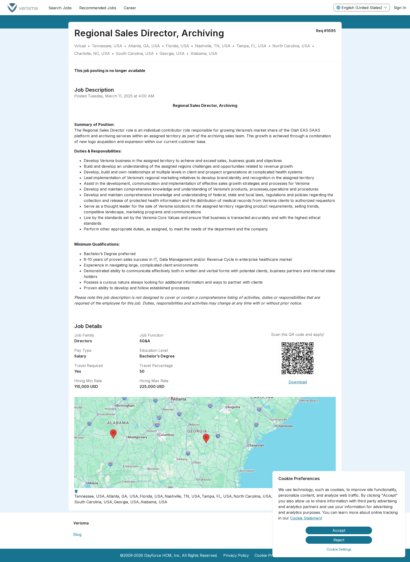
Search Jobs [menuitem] (60, 7)
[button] (205, 442)
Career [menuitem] (130, 7)
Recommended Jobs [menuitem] (97, 7)
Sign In (400, 7)
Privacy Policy (236, 555)
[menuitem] (22, 7)
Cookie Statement (306, 518)
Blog (77, 534)
